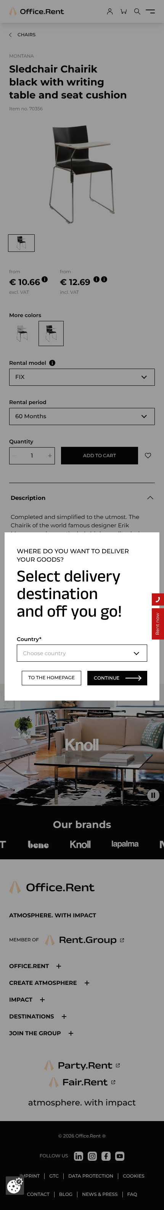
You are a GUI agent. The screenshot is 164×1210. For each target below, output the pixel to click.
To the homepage (51, 678)
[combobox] (82, 653)
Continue (106, 678)
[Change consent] (15, 1185)
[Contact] (158, 599)
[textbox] (82, 653)
